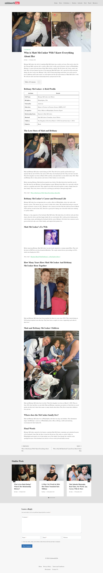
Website (65, 537)
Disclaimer (48, 569)
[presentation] (24, 472)
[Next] (89, 480)
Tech (85, 3)
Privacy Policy (47, 566)
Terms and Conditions (58, 566)
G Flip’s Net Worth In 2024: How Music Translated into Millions (51, 486)
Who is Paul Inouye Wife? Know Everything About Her (45, 193)
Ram (26, 60)
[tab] (48, 497)
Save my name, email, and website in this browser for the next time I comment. (41, 541)
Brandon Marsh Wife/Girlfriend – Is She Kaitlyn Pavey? (45, 257)
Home (56, 3)
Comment (25, 517)
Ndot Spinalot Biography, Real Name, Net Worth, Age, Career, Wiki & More (78, 486)
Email (45, 537)
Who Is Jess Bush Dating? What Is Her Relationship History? (22, 486)
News (60, 3)
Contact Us (55, 569)
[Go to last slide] (14, 480)
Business (95, 3)
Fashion (74, 3)
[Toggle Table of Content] (38, 82)
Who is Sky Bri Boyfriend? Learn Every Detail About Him (67, 448)
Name (24, 537)
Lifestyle (80, 3)
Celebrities (27, 49)
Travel (89, 3)
